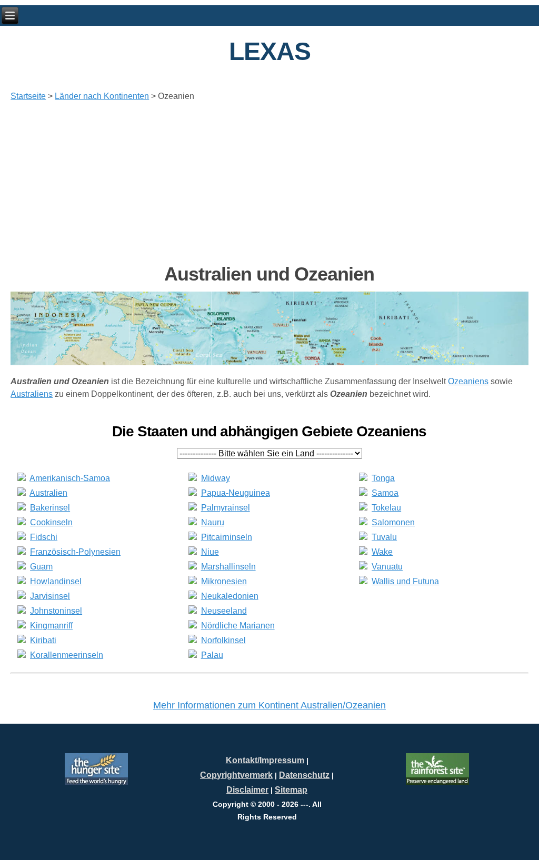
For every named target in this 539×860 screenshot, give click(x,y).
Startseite (28, 96)
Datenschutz (304, 775)
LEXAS (270, 51)
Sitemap (291, 789)
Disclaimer (247, 789)
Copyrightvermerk (236, 775)
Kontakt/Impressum (265, 760)
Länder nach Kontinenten (102, 96)
